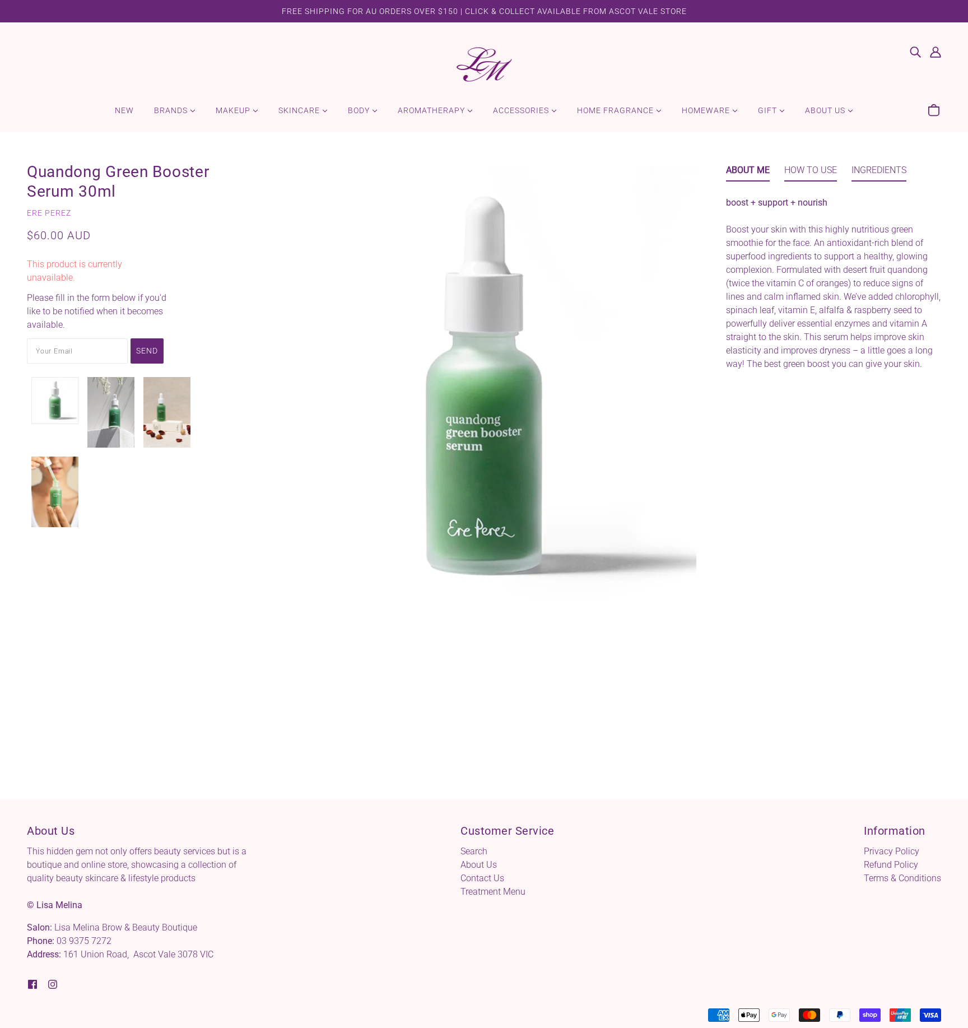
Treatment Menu (492, 891)
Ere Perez (49, 212)
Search (473, 851)
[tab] (748, 173)
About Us (478, 864)
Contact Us (482, 878)
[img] (915, 51)
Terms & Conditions (902, 878)
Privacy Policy (891, 851)
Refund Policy (891, 864)
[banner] (484, 63)
